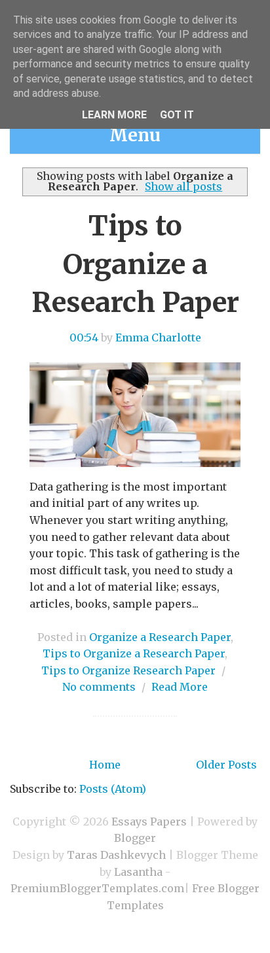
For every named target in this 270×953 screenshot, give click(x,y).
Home (105, 764)
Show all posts (183, 186)
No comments (99, 686)
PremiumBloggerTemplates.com (97, 888)
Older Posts (226, 764)
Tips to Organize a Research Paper (135, 264)
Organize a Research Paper (160, 637)
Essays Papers (149, 821)
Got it (177, 115)
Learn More (114, 115)
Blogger (135, 837)
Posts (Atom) (112, 788)
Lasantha (138, 871)
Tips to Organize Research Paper (128, 670)
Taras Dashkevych (116, 854)
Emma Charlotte (158, 337)
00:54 (83, 337)
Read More (179, 686)
